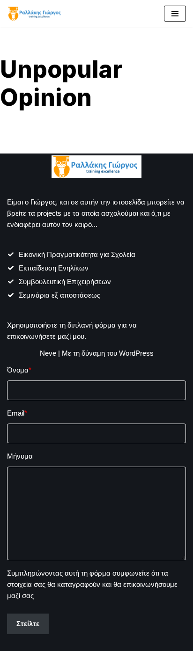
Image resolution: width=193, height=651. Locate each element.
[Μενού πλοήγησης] (175, 14)
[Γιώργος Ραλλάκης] (35, 14)
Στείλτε (27, 624)
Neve (48, 353)
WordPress (136, 353)
